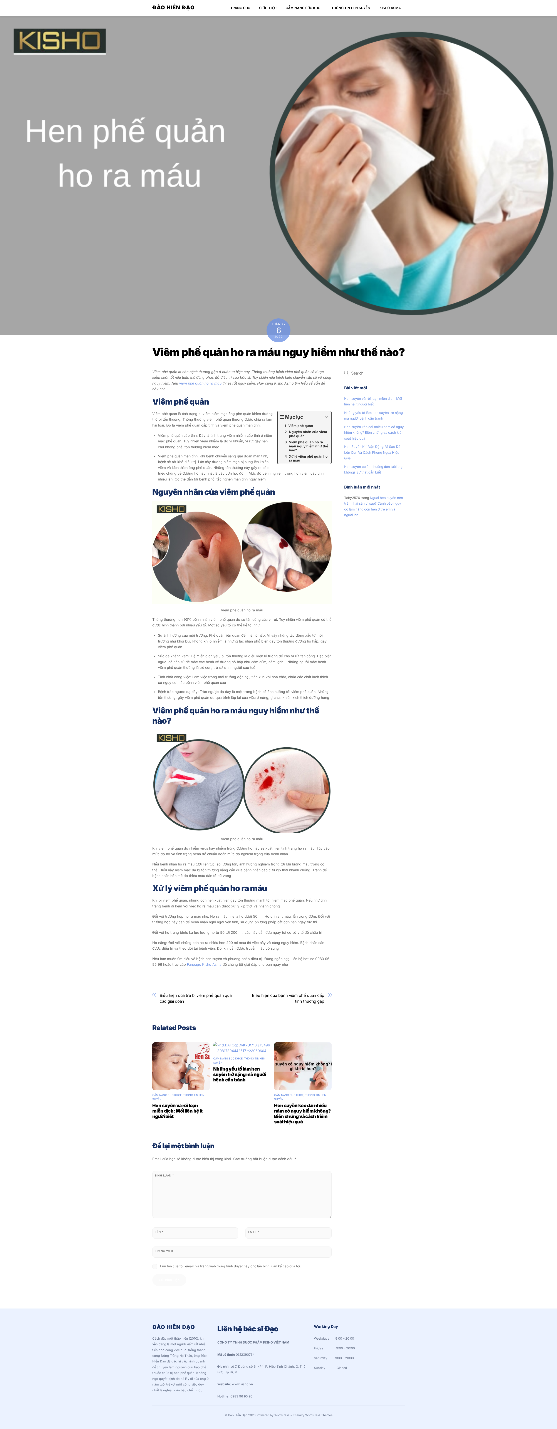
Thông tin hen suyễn (350, 8)
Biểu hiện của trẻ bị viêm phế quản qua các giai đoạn (196, 998)
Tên (159, 1232)
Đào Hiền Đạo (237, 1415)
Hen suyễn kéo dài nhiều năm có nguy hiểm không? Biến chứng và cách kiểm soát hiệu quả (302, 1113)
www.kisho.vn (242, 1384)
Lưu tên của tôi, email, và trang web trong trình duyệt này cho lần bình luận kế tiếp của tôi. (230, 1266)
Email (254, 1232)
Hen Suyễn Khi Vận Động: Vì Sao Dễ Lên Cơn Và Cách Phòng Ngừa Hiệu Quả (372, 452)
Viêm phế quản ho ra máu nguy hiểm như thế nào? (278, 352)
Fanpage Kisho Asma (204, 964)
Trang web (164, 1251)
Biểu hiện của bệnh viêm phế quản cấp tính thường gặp (288, 998)
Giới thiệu (268, 8)
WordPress (281, 1415)
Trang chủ (240, 8)
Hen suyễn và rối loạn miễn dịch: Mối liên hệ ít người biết (177, 1111)
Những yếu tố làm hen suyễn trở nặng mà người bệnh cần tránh (239, 1074)
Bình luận (164, 1175)
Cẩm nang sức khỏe (304, 8)
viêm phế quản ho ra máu (200, 383)
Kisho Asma (390, 8)
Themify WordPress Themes (312, 1415)
